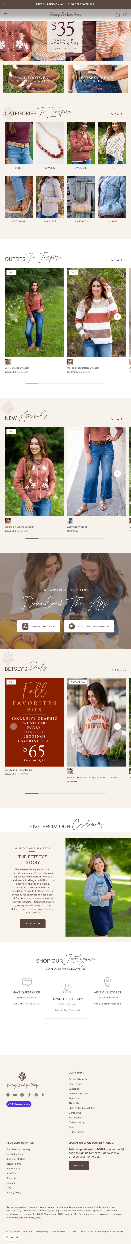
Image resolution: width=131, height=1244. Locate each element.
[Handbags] (81, 197)
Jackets (112, 221)
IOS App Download (67, 1004)
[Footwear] (19, 197)
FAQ (8, 1187)
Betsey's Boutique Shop (24, 1231)
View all (118, 114)
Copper (8, 520)
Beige (70, 771)
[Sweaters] (81, 143)
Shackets (50, 221)
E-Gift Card (75, 1098)
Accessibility (119, 1231)
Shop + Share (76, 1084)
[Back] (4, 4)
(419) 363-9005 (30, 1003)
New (27, 418)
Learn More (33, 923)
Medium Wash (70, 520)
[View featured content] (65, 30)
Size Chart (11, 1173)
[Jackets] (112, 197)
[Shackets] (50, 197)
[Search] (117, 15)
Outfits (33, 259)
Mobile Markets (14, 1154)
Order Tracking (76, 1132)
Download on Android (93, 626)
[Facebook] (8, 1094)
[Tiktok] (29, 1094)
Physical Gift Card (78, 1093)
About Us (74, 1103)
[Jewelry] (50, 143)
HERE (34, 997)
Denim (19, 168)
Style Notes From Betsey (82, 1108)
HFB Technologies (57, 1231)
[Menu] (5, 14)
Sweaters (81, 168)
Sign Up (79, 1165)
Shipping (11, 1178)
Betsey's (26, 669)
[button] (13, 316)
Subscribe (74, 1088)
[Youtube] (15, 1094)
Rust (8, 361)
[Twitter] (43, 1094)
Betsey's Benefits (78, 1079)
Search (72, 1127)
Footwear (18, 221)
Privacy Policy (13, 1192)
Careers (10, 1183)
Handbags (81, 221)
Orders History (77, 1122)
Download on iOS (43, 626)
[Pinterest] (36, 1094)
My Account (75, 1117)
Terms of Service (88, 1231)
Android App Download (67, 1010)
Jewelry (50, 168)
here (21, 1217)
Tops (112, 168)
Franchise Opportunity (18, 1149)
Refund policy (104, 1231)
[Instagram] (22, 1094)
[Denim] (19, 143)
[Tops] (112, 143)
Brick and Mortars (15, 1159)
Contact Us (75, 1112)
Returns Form (13, 1163)
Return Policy (13, 1168)
